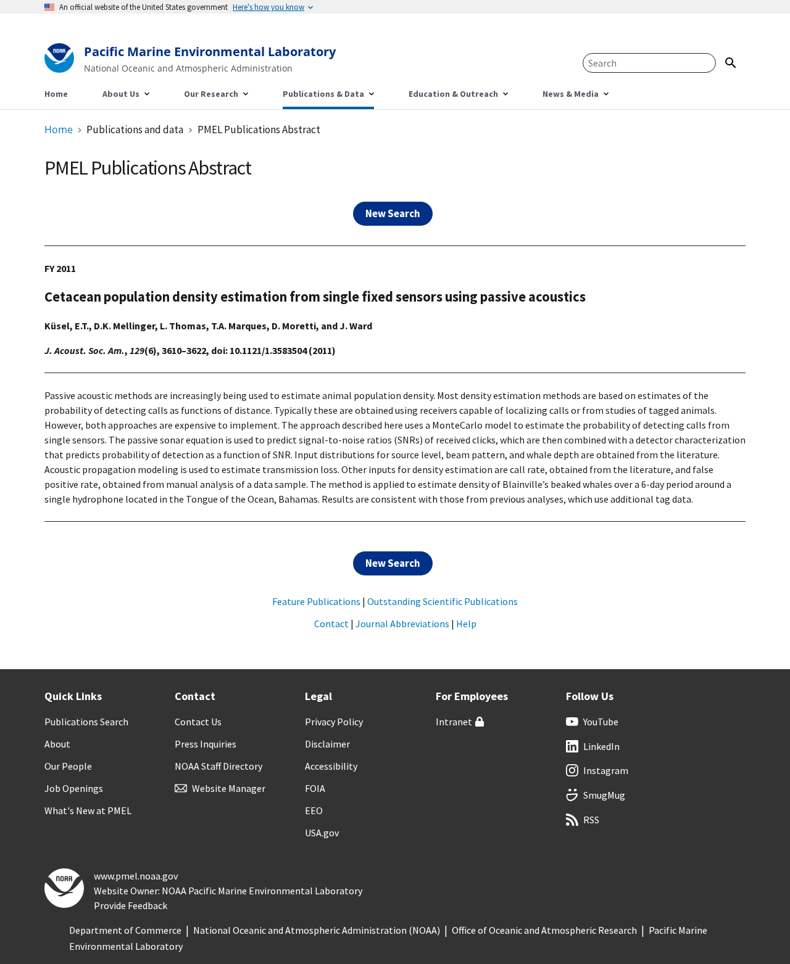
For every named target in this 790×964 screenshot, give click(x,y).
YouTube (600, 721)
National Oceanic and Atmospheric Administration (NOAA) (316, 930)
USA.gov (322, 832)
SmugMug (604, 795)
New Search (392, 213)
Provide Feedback (130, 905)
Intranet (454, 721)
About (57, 744)
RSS (591, 820)
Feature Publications (316, 601)
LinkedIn (601, 746)
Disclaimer (327, 744)
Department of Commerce (125, 930)
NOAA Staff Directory (218, 766)
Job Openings (73, 788)
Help (466, 623)
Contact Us (198, 721)
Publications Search (86, 721)
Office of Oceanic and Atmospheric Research (544, 930)
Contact (331, 623)
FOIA (315, 788)
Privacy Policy (334, 721)
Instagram (605, 770)
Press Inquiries (205, 744)
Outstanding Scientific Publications (442, 601)
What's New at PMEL (87, 810)
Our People (68, 766)
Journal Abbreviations (402, 623)
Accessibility (331, 766)
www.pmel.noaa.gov (136, 876)
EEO (314, 810)
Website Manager (228, 788)
